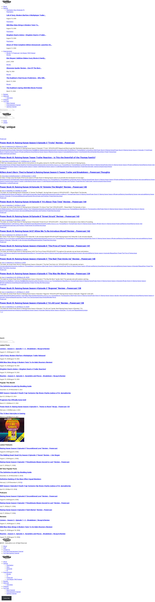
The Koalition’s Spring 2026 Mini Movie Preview (24, 88)
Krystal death (47, 209)
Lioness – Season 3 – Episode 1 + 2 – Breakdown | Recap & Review (25, 349)
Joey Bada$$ (33, 150)
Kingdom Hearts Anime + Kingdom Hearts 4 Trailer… (26, 35)
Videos (14, 153)
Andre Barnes (4, 295)
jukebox (46, 150)
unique (114, 152)
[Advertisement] (29, 134)
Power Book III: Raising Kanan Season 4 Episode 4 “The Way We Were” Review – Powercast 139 (45, 273)
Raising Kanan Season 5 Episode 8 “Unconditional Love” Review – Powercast (28, 448)
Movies (8, 55)
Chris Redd (7, 281)
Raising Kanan (30, 152)
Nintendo (9, 569)
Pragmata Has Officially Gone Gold (13, 400)
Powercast (3, 139)
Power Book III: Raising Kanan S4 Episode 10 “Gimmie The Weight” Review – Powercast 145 (43, 187)
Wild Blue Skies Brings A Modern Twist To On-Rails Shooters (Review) (26, 362)
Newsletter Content (6, 183)
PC (7, 570)
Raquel (62, 166)
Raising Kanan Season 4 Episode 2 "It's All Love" (60, 310)
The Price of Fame (127, 253)
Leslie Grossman (58, 150)
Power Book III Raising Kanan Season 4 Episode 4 (108, 281)
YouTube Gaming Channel (11, 553)
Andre (2, 310)
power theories (119, 295)
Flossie (6, 150)
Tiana (110, 152)
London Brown (67, 150)
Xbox (7, 567)
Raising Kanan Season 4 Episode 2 (35, 310)
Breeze (2, 150)
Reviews (5, 94)
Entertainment (7, 51)
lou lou (54, 165)
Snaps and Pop (67, 181)
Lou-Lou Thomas (61, 165)
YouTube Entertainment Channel (13, 551)
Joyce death (33, 238)
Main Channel (10, 103)
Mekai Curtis (85, 150)
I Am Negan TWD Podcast (14, 579)
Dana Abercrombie (7, 161)
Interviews (9, 98)
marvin (14, 310)
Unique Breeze (107, 166)
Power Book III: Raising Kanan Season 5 (116, 165)
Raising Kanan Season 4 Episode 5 (128, 266)
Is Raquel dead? (19, 165)
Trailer (87, 181)
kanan (51, 150)
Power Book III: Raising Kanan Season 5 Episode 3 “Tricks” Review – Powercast (37, 142)
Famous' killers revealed (22, 224)
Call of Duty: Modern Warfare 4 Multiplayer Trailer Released (22, 355)
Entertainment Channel (13, 105)
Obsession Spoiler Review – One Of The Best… (23, 68)
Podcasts (6, 99)
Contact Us (6, 550)
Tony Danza (30, 297)
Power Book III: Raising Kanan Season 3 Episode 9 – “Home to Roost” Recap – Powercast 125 (35, 407)
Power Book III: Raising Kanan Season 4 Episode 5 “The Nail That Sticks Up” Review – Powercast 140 (47, 258)
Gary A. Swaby (6, 146)
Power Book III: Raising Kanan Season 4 (102, 194)
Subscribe (7, 598)
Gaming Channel (11, 107)
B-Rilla (2, 194)
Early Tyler (22, 194)
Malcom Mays (79, 209)
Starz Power (105, 152)
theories (87, 166)
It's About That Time (28, 209)
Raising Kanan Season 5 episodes (59, 152)
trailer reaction (94, 166)
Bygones (15, 295)
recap (52, 181)
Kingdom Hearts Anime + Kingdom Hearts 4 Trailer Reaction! (23, 369)
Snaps (75, 166)
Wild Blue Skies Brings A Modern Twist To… (22, 25)
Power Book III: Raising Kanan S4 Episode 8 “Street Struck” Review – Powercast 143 (39, 216)
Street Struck (33, 225)
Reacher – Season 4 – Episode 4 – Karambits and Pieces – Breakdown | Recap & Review (32, 376)
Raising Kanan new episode (138, 179)
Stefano (81, 310)
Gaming (5, 8)
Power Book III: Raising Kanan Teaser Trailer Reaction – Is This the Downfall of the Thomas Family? (48, 157)
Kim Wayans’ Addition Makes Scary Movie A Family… (26, 58)
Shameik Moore (87, 152)
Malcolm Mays (61, 281)
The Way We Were (39, 283)
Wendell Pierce (51, 297)
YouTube (6, 101)
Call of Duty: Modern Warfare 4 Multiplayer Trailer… (26, 15)
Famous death (10, 253)
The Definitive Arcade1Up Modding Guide (16, 386)
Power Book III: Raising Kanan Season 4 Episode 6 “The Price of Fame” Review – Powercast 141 (45, 245)
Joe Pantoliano (25, 150)
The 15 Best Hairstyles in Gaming (12, 413)
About (5, 6)
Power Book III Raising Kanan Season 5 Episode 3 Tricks (131, 150)
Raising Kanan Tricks (75, 152)
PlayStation (9, 12)
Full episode (32, 194)
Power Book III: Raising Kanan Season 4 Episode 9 (115, 209)
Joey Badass (40, 150)
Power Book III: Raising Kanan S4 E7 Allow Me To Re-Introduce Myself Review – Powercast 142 (45, 231)
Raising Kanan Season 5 (42, 152)
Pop (85, 165)
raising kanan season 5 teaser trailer (30, 166)
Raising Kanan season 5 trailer (50, 166)
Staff (4, 548)
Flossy (10, 150)
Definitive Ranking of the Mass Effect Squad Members (20, 479)
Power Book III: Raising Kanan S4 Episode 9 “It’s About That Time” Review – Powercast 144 (43, 201)
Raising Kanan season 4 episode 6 (100, 253)
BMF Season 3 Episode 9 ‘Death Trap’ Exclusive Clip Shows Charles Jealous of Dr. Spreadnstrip (35, 393)
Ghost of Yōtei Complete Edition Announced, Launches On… (29, 45)
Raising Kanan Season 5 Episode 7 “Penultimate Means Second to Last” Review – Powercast (34, 462)
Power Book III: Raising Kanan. (106, 224)
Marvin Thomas (76, 150)
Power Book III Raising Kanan (106, 150)
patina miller (93, 150)
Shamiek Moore (96, 152)
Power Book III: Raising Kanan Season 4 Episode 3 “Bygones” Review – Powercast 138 (40, 288)
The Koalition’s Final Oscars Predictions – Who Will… (25, 78)
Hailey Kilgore (16, 150)
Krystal (39, 179)
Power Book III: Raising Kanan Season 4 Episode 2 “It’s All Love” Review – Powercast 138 (42, 303)
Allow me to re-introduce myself (9, 238)
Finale (17, 179)
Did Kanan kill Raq (9, 165)
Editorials (6, 96)
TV (6, 168)
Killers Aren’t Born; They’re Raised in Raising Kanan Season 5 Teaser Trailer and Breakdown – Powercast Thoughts (55, 172)
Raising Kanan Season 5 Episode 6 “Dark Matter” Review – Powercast (26, 510)
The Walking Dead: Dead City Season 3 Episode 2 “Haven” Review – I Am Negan (30, 455)
